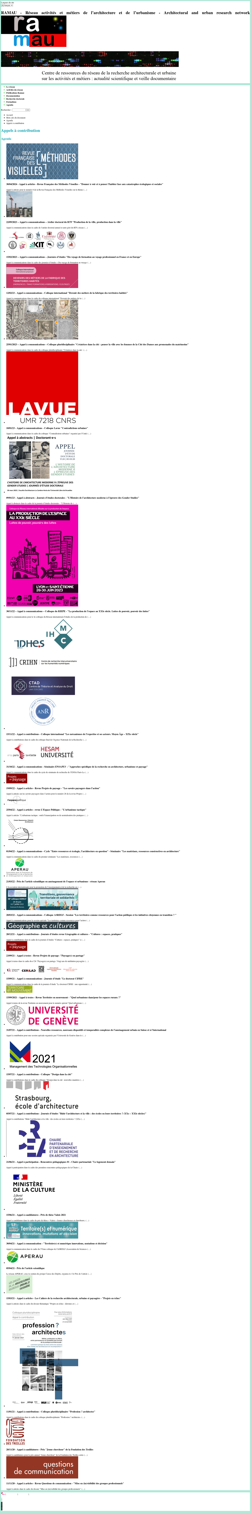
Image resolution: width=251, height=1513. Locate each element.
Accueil (9, 114)
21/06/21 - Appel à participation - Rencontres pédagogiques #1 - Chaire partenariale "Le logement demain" (61, 1162)
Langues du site (7, 2)
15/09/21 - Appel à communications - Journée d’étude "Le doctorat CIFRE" (45, 978)
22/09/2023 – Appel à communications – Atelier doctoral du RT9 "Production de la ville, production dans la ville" (64, 222)
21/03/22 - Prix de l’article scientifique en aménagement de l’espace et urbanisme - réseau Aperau (55, 881)
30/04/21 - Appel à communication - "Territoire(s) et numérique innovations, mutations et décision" (56, 1243)
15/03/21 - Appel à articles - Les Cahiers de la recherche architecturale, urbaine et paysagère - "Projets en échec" (63, 1298)
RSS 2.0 (33, 1494)
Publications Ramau (15, 92)
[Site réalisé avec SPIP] (3, 1494)
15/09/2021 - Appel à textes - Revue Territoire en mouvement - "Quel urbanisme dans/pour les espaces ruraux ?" (63, 997)
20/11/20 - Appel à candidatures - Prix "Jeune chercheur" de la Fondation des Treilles (49, 1449)
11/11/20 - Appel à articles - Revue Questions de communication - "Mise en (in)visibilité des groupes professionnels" (65, 1483)
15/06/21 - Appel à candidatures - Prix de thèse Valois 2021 (36, 1214)
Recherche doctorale (15, 98)
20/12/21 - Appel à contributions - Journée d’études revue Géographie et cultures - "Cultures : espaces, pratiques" (64, 934)
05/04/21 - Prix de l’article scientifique (25, 1268)
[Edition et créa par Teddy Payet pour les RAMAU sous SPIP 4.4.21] (1, 1509)
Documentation (13, 95)
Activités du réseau (14, 89)
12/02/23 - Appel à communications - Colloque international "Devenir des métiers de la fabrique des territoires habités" (67, 293)
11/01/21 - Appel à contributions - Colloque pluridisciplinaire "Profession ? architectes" (50, 1411)
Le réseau (10, 86)
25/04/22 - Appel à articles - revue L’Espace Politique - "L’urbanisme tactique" (46, 809)
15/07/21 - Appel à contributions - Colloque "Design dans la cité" (39, 1074)
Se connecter (11, 1494)
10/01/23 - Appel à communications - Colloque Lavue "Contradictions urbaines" (47, 428)
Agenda (9, 104)
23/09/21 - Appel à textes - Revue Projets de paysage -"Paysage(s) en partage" (45, 955)
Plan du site (23, 1494)
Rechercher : (6, 109)
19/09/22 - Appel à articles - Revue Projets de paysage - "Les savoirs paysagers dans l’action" (53, 788)
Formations (11, 101)
